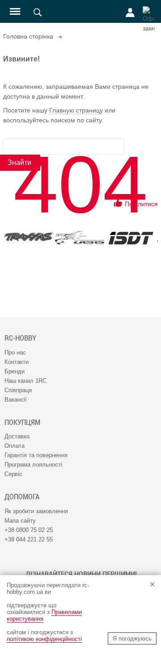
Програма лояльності (33, 464)
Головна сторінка (28, 36)
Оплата (14, 445)
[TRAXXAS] (28, 237)
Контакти (16, 362)
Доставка (17, 436)
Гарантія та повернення (36, 455)
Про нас (15, 352)
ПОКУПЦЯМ (22, 422)
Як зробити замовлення (36, 511)
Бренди (14, 371)
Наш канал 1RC (25, 380)
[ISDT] (130, 238)
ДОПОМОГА (21, 497)
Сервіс (13, 474)
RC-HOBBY (20, 338)
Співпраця (18, 390)
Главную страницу (76, 110)
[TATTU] (79, 238)
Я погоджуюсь (132, 638)
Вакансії (15, 399)
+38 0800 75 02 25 (28, 530)
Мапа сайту (20, 520)
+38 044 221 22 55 (28, 539)
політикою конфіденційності (44, 639)
